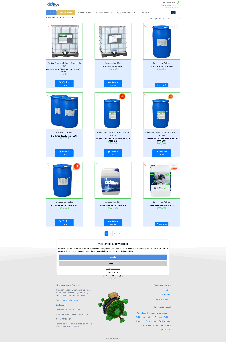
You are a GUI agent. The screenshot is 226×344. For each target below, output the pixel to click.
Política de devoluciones (148, 325)
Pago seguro (151, 321)
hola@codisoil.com (69, 300)
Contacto (145, 12)
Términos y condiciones (158, 313)
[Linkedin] (113, 276)
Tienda (51, 12)
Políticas (158, 317)
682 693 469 (169, 2)
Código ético (165, 321)
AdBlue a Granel (84, 12)
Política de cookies (144, 317)
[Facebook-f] (106, 276)
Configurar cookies (113, 269)
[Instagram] (120, 276)
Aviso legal (142, 313)
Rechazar (113, 263)
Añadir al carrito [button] (65, 83)
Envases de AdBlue (104, 12)
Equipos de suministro (126, 12)
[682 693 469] (178, 2)
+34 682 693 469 (72, 309)
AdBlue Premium (66, 12)
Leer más (163, 85)
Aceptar (113, 257)
